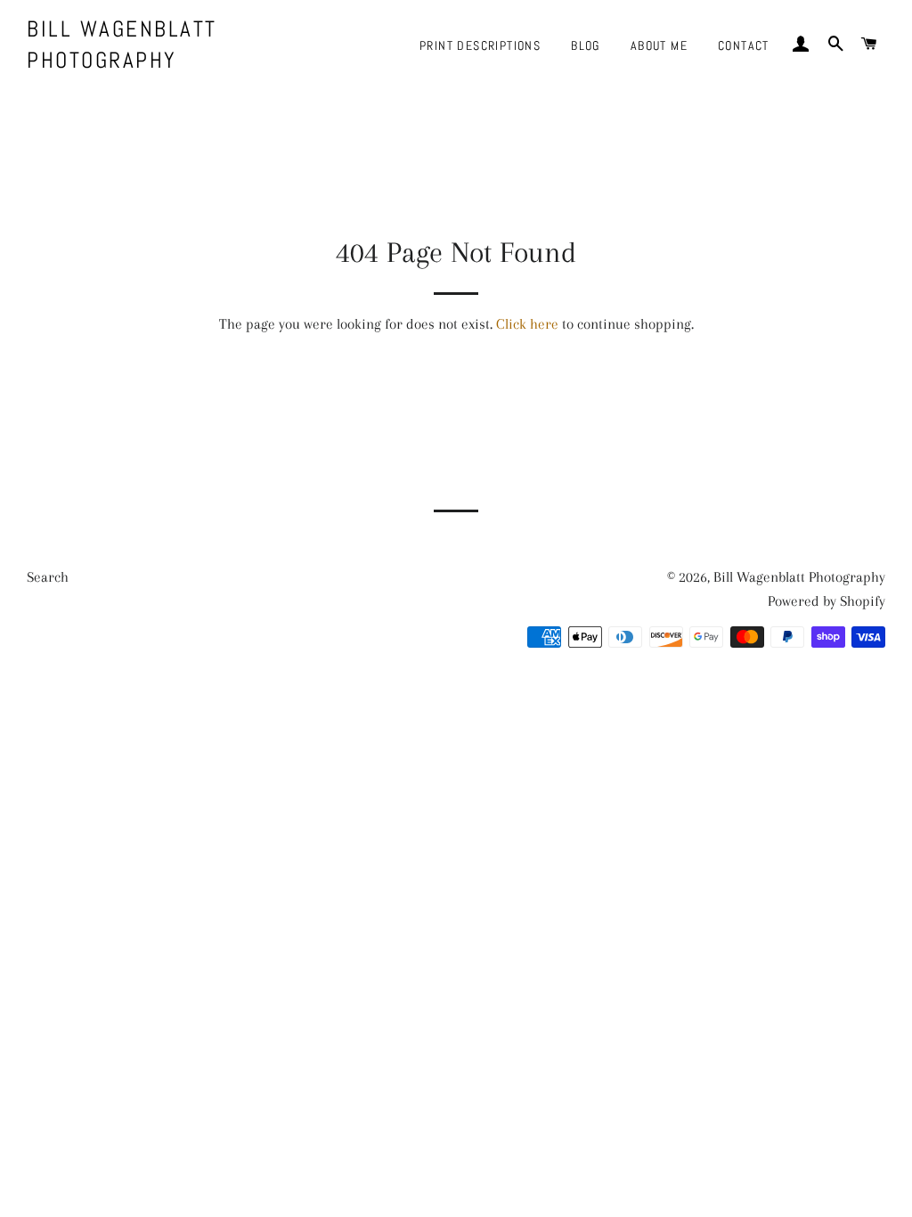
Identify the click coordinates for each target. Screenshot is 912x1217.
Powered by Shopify (826, 600)
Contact (744, 45)
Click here (527, 323)
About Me (659, 45)
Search (48, 576)
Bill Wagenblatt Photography (122, 44)
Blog (585, 45)
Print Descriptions (480, 45)
